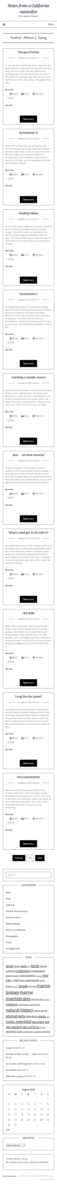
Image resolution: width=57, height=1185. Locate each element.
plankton (31, 1016)
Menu (51, 24)
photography (16, 1016)
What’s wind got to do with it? (28, 532)
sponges (42, 1027)
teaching (11, 1031)
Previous (19, 858)
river (48, 1017)
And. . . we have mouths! (28, 455)
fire (12, 981)
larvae (23, 986)
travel (19, 1031)
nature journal (40, 1010)
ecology (39, 976)
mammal (32, 986)
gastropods (32, 980)
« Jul (8, 1129)
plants (42, 1016)
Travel (9, 942)
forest (22, 980)
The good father (28, 52)
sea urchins (31, 1027)
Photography (12, 936)
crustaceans (37, 971)
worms (46, 1031)
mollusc (46, 1000)
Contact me (23, 1176)
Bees (8, 892)
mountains (23, 1004)
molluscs (12, 1004)
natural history (19, 1010)
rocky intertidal (18, 1021)
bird (29, 966)
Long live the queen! (28, 696)
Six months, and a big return (19, 1063)
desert (9, 975)
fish (16, 980)
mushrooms (34, 1004)
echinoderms (28, 975)
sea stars (38, 1022)
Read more (28, 119)
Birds (8, 898)
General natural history (17, 911)
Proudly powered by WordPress (38, 1176)
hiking (9, 986)
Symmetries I (28, 294)
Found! (9, 1047)
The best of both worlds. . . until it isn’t (24, 1054)
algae (9, 966)
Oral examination (28, 777)
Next (40, 858)
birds (35, 965)
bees (24, 966)
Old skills (28, 613)
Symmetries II (28, 132)
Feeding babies (28, 213)
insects (15, 986)
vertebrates (28, 1031)
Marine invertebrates (16, 929)
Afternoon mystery (15, 1076)
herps (42, 980)
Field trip (10, 905)
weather (38, 1031)
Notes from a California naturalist (14, 1176)
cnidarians (22, 971)
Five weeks (11, 1069)
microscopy (37, 999)
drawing (16, 975)
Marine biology (13, 923)
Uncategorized (13, 948)
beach (17, 966)
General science (13, 917)
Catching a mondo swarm (28, 377)
